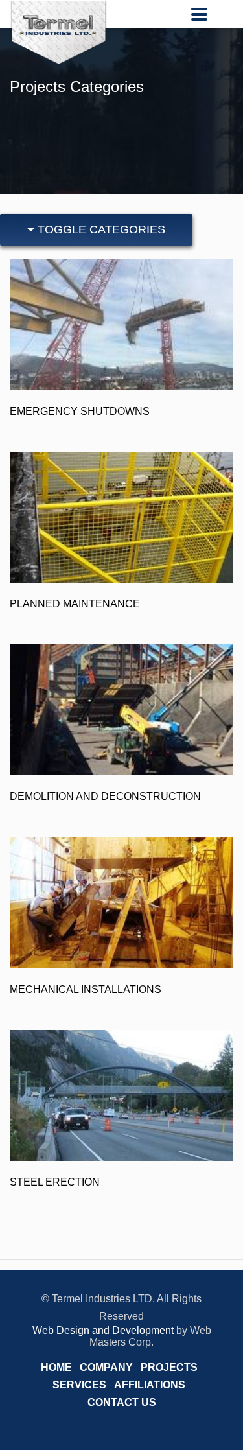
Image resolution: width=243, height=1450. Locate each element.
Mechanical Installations (85, 989)
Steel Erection (55, 1181)
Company (106, 1367)
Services (79, 1384)
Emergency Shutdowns (80, 411)
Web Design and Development (103, 1330)
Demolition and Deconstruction (105, 796)
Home (56, 1367)
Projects (169, 1367)
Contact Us (121, 1402)
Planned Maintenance (75, 603)
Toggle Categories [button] (99, 229)
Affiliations (149, 1384)
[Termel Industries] (58, 32)
